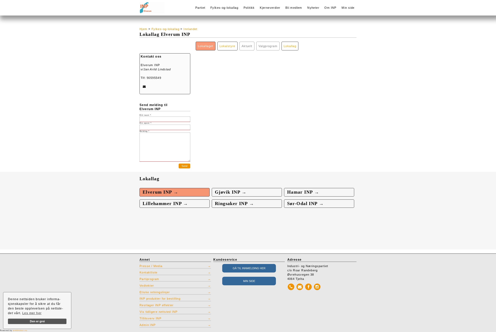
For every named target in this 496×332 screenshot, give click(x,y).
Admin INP (148, 325)
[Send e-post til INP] (144, 86)
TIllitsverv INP (150, 318)
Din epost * (146, 123)
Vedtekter (147, 285)
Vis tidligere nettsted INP (158, 311)
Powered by (13, 330)
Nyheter (313, 7)
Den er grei (37, 321)
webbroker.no (20, 330)
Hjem (143, 29)
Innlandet (190, 29)
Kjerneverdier (270, 7)
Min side (348, 7)
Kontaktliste (149, 272)
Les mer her (31, 313)
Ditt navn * (145, 115)
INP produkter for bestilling (160, 298)
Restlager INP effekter (157, 305)
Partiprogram (149, 279)
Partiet (200, 7)
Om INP (330, 7)
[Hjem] (161, 5)
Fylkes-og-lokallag (224, 7)
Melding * (145, 131)
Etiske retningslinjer (155, 292)
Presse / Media (151, 266)
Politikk (249, 7)
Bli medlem (293, 7)
